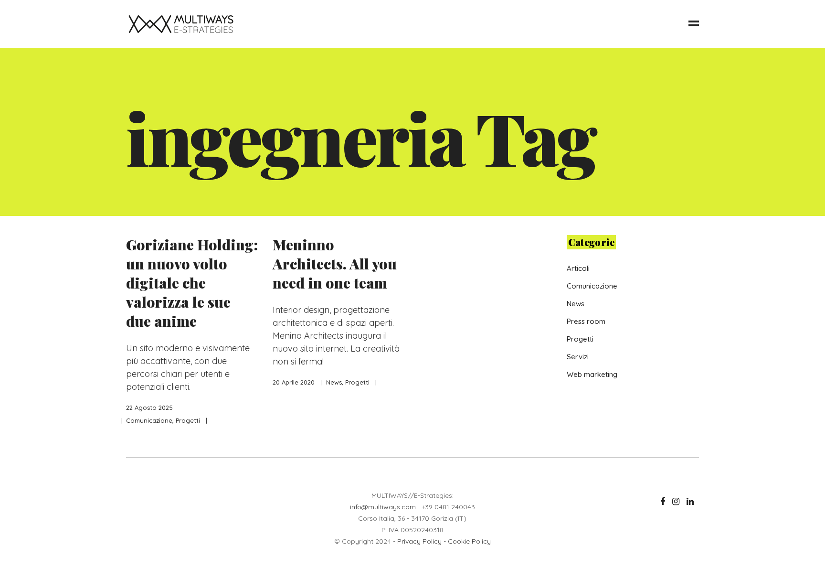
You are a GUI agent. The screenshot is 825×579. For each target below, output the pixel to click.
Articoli (578, 268)
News (334, 382)
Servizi (578, 356)
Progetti (188, 420)
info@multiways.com (383, 507)
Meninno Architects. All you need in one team (335, 263)
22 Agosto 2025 (149, 407)
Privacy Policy (419, 541)
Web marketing (592, 374)
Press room (586, 321)
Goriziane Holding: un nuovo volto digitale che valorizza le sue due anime (192, 283)
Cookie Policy (469, 541)
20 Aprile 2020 (294, 382)
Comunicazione (149, 420)
